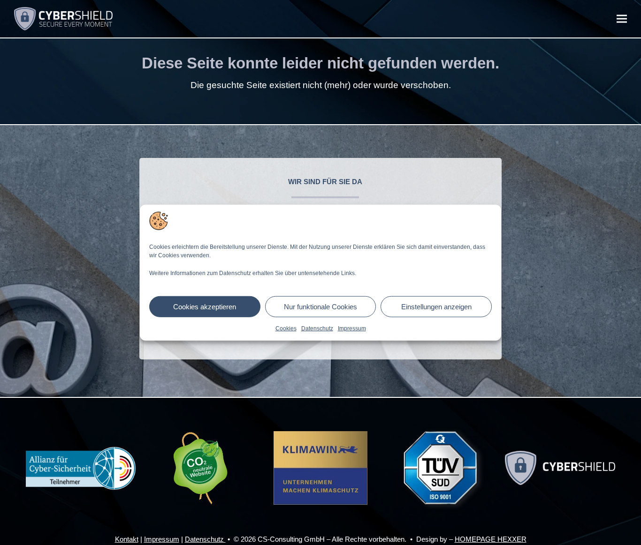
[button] (622, 19)
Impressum (352, 328)
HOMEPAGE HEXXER (491, 539)
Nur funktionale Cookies (320, 306)
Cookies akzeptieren (204, 306)
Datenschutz (317, 328)
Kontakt (126, 539)
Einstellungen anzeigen (436, 306)
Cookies (286, 328)
